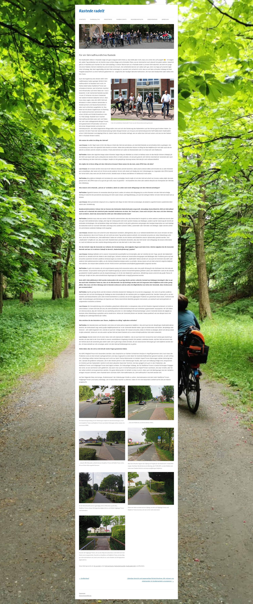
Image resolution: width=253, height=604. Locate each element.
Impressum (165, 19)
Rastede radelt (91, 10)
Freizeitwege (108, 19)
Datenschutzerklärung (85, 595)
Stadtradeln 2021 (131, 566)
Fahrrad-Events (121, 19)
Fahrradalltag (95, 19)
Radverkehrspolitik (137, 19)
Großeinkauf (84, 578)
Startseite (82, 19)
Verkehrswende (152, 19)
